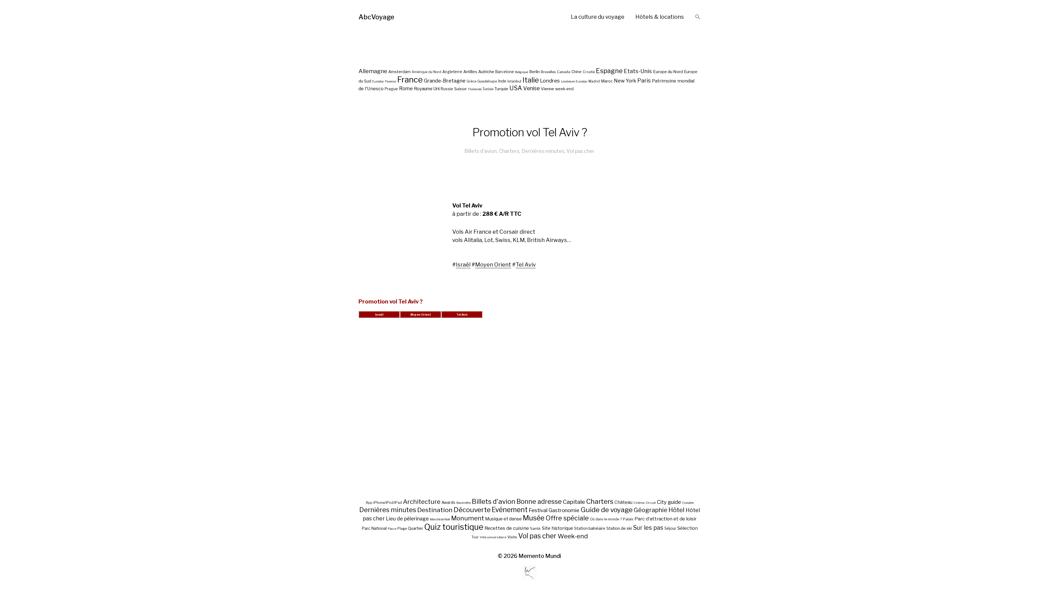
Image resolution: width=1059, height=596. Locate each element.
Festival (538, 510)
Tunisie (488, 89)
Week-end (573, 536)
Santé (535, 528)
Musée (533, 518)
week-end (564, 88)
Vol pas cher (580, 151)
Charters (509, 151)
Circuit (651, 503)
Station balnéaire (589, 528)
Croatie (589, 72)
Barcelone (504, 72)
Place (392, 529)
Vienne (547, 88)
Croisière (688, 503)
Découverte (472, 509)
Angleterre (452, 72)
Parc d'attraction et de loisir (666, 519)
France (410, 79)
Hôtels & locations (659, 17)
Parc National (374, 528)
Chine (576, 72)
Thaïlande (475, 89)
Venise (531, 88)
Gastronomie (564, 510)
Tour (475, 537)
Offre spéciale (567, 518)
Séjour (670, 528)
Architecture (421, 501)
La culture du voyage (597, 17)
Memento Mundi (539, 556)
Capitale (574, 501)
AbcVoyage (376, 17)
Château (623, 502)
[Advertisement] (529, 414)
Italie (530, 80)
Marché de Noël (440, 519)
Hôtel (676, 510)
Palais (628, 519)
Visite (512, 537)
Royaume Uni (427, 88)
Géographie (650, 509)
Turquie (501, 88)
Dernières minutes (543, 151)
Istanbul (514, 81)
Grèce (471, 81)
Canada (563, 72)
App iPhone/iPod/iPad (384, 503)
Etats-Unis (638, 71)
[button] (697, 17)
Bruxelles (548, 72)
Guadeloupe (487, 81)
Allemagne (373, 71)
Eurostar (378, 81)
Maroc (607, 81)
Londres (550, 81)
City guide (669, 502)
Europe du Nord (668, 71)
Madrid (594, 81)
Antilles (470, 71)
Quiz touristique (453, 527)
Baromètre (463, 503)
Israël (463, 264)
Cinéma (639, 503)
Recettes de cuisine (507, 528)
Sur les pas (648, 527)
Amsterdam (399, 71)
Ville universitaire (493, 537)
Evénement (510, 509)
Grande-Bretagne (445, 81)
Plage (402, 528)
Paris (644, 80)
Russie (447, 89)
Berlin (534, 71)
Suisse (460, 88)
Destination (435, 510)
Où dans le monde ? (606, 519)
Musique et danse (503, 519)
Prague (391, 89)
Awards (448, 502)
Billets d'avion (480, 151)
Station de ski (619, 528)
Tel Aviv (526, 264)
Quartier (415, 528)
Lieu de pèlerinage (407, 518)
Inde (502, 81)
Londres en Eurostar (574, 81)
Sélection (687, 528)
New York (625, 81)
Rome (406, 88)
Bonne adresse (539, 501)
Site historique (557, 528)
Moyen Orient (493, 264)
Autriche (486, 71)
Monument (467, 518)
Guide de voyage (607, 509)
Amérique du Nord (426, 72)
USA (515, 88)
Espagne (609, 71)
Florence (390, 81)
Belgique (521, 72)
